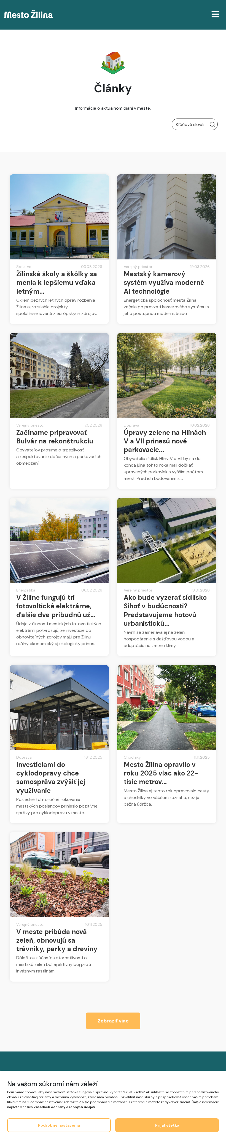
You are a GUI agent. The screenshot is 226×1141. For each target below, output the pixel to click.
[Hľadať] (212, 124)
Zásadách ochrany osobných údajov (64, 1107)
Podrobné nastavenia (59, 1125)
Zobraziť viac (113, 1021)
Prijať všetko (167, 1125)
